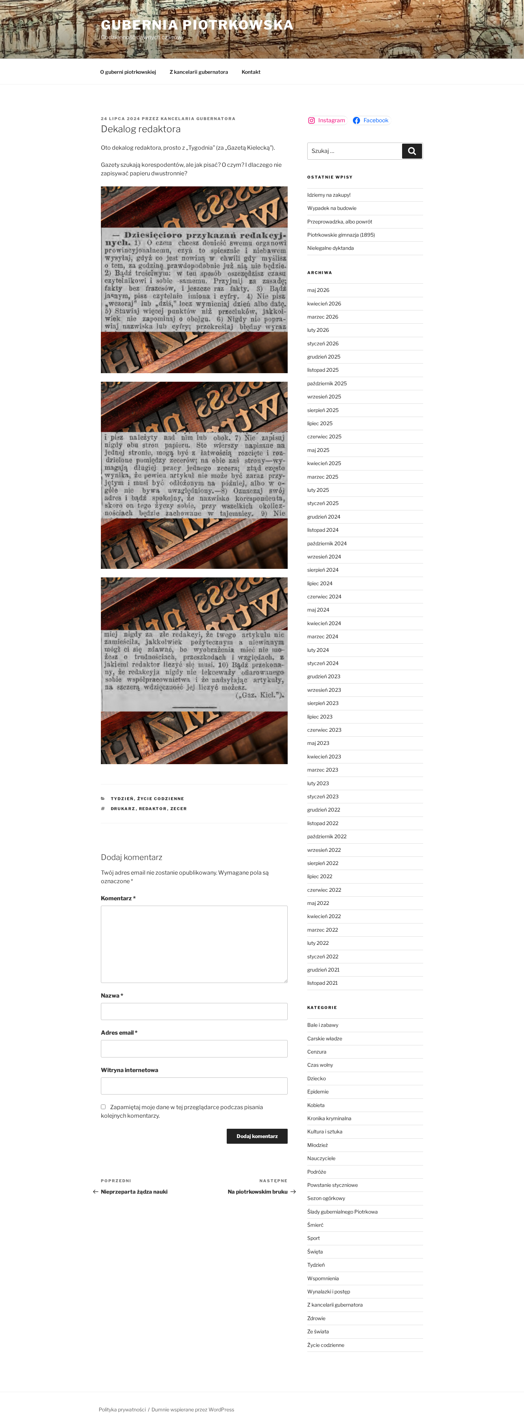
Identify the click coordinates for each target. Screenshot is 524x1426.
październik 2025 (327, 383)
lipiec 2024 (320, 583)
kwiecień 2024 (324, 623)
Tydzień (122, 798)
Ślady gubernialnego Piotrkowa (342, 1212)
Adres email (119, 1032)
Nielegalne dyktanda (330, 248)
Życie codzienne (161, 798)
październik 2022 (326, 836)
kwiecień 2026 (324, 303)
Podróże (316, 1172)
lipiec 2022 (319, 876)
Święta (315, 1252)
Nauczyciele (321, 1158)
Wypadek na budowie (331, 208)
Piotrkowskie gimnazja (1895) (341, 235)
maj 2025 (318, 450)
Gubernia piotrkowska (197, 25)
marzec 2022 (322, 930)
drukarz (123, 808)
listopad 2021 (322, 983)
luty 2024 (318, 650)
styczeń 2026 (323, 343)
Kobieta (316, 1105)
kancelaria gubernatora (198, 118)
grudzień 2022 (323, 810)
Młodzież (317, 1145)
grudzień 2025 (323, 357)
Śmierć (315, 1225)
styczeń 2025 (323, 503)
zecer (178, 808)
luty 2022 (318, 943)
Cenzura (317, 1052)
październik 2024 (327, 543)
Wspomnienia (323, 1278)
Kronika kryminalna (329, 1118)
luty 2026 (318, 330)
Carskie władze (324, 1038)
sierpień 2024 (323, 570)
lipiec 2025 (320, 423)
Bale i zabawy (322, 1025)
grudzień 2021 (323, 970)
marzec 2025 (322, 477)
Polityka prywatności (122, 1409)
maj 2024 (318, 610)
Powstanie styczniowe (332, 1185)
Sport (313, 1238)
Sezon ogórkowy (326, 1198)
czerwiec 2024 (324, 596)
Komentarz (118, 898)
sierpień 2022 (322, 863)
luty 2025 (318, 490)
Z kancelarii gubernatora (199, 72)
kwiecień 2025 (324, 463)
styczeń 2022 (322, 956)
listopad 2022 (322, 823)
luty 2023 (318, 783)
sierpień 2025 (323, 410)
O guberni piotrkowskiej (128, 72)
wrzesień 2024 (324, 557)
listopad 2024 (323, 530)
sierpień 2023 (323, 703)
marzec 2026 (322, 317)
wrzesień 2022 (324, 850)
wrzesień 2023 (324, 690)
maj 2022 (318, 903)
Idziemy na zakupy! (328, 195)
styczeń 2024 (323, 663)
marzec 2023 (322, 770)
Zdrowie (316, 1318)
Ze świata (318, 1331)
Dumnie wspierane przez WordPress (192, 1409)
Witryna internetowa (129, 1070)
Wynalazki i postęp (328, 1291)
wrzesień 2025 (324, 396)
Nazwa (112, 995)
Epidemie (318, 1091)
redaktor (153, 808)
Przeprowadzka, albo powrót (339, 221)
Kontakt (251, 72)
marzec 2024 (322, 636)
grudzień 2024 (323, 517)
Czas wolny (320, 1065)
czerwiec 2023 (324, 730)
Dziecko (316, 1078)
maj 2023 (318, 743)
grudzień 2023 (323, 676)
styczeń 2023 (323, 796)
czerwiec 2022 (324, 890)
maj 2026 (318, 290)
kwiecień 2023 (324, 756)
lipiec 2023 (320, 717)
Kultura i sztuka (325, 1131)
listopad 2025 (323, 370)
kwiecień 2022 (324, 916)
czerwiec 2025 (324, 436)
